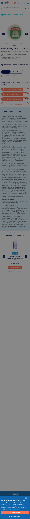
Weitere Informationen (12, 509)
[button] (15, 516)
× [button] (28, 498)
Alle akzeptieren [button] (15, 512)
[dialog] (15, 259)
